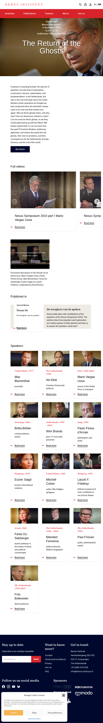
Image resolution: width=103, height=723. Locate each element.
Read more (22, 328)
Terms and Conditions (34, 718)
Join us (81, 14)
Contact (49, 655)
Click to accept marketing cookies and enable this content (30, 254)
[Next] (97, 201)
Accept (13, 713)
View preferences (55, 713)
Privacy (48, 663)
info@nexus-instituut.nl (82, 672)
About (66, 14)
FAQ (47, 672)
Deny (34, 713)
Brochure (20, 149)
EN (99, 5)
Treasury (49, 14)
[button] (63, 695)
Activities (9, 14)
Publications (29, 14)
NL (95, 5)
